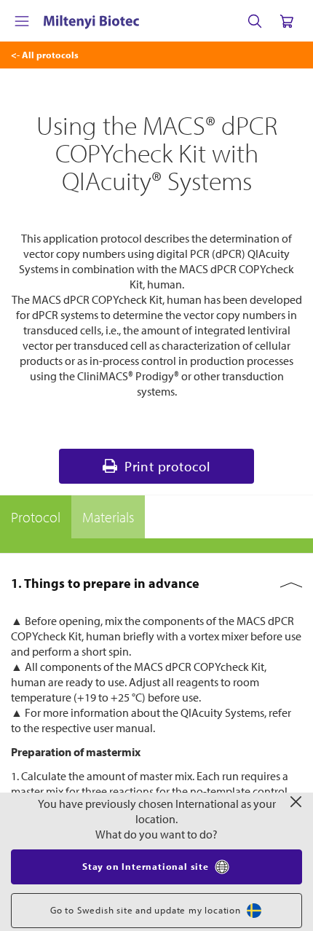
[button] (156, 583)
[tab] (35, 517)
